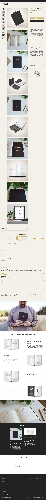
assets (11, 441)
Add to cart (37, 18)
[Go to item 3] (3, 15)
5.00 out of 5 (9, 238)
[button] (32, 10)
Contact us (3, 488)
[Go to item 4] (3, 19)
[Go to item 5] (3, 22)
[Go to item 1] (3, 9)
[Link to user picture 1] (3, 262)
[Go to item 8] (3, 32)
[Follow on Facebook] (2, 494)
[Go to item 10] (3, 38)
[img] (2, 252)
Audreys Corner (4, 485)
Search (3, 481)
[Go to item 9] (3, 35)
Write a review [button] (38, 238)
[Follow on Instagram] (4, 494)
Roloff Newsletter (4, 478)
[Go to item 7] (3, 28)
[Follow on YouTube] (7, 494)
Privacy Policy (4, 491)
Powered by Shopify (40, 497)
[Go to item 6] (3, 25)
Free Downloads (4, 484)
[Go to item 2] (3, 12)
